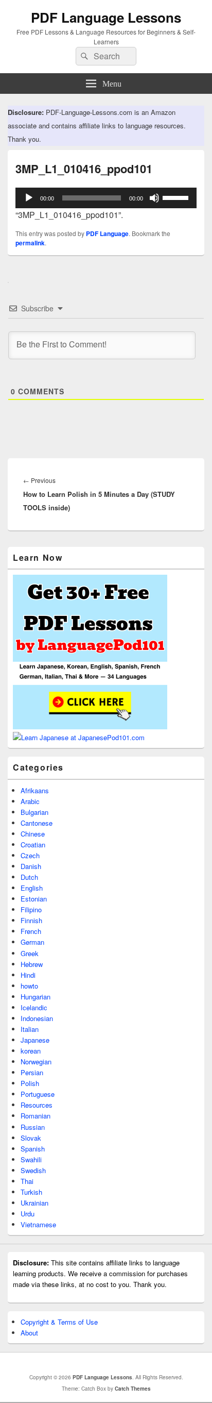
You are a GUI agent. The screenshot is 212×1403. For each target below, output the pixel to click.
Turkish (31, 1192)
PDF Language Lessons (106, 17)
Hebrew (32, 964)
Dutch (29, 877)
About (29, 1333)
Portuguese (38, 1094)
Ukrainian (34, 1203)
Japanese (35, 1040)
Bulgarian (34, 812)
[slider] (177, 197)
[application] (106, 198)
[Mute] (154, 198)
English (32, 888)
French (31, 931)
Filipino (31, 909)
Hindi (28, 975)
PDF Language (107, 233)
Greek (30, 953)
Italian (30, 1029)
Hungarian (35, 996)
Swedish (33, 1170)
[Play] (29, 198)
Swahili (31, 1159)
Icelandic (34, 1007)
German (32, 942)
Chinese (33, 834)
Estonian (34, 899)
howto (29, 986)
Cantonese (36, 823)
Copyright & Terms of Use (59, 1322)
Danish (31, 866)
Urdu (27, 1213)
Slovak (31, 1138)
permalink (30, 242)
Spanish (33, 1149)
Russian (33, 1127)
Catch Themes (133, 1388)
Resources (36, 1105)
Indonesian (37, 1018)
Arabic (30, 801)
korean (31, 1051)
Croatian (33, 844)
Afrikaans (35, 790)
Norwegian (36, 1061)
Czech (30, 855)
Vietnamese (38, 1224)
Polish (30, 1083)
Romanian (35, 1116)
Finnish (31, 920)
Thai (27, 1181)
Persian (32, 1072)
